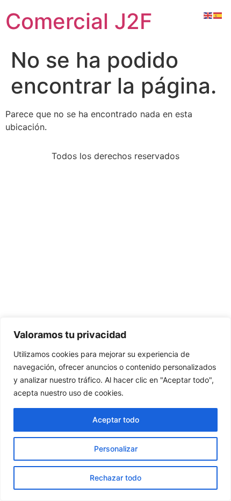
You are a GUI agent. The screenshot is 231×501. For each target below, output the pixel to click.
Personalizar (116, 448)
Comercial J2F (78, 21)
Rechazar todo (115, 477)
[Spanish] (218, 14)
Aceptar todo (115, 419)
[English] (208, 14)
